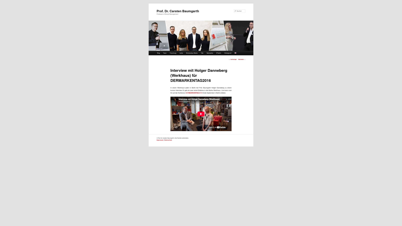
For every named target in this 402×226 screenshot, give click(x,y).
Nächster (241, 59)
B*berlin (218, 53)
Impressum (160, 140)
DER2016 (193, 93)
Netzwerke (210, 53)
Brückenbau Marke (192, 53)
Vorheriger (233, 59)
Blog (158, 53)
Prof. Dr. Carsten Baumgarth (178, 11)
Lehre (181, 53)
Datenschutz (168, 140)
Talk (202, 53)
